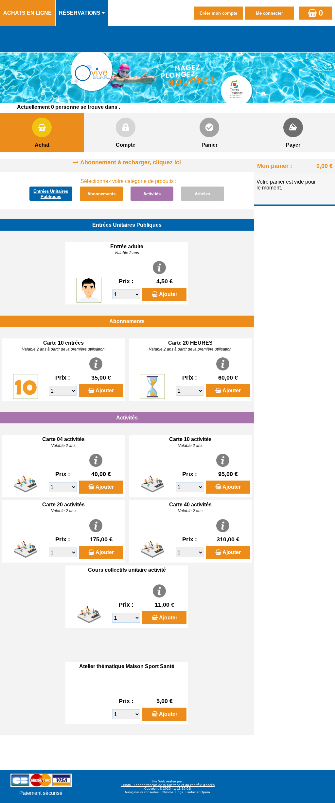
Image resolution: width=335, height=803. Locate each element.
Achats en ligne (27, 13)
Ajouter (168, 294)
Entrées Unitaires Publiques (50, 194)
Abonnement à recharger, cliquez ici (130, 162)
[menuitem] (28, 13)
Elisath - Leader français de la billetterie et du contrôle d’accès (168, 785)
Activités (152, 193)
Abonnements (101, 193)
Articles (202, 193)
